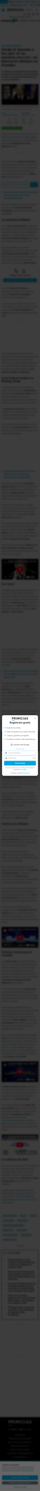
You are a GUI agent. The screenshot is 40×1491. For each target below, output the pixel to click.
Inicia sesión (26, 773)
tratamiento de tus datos (20, 769)
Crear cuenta (20, 763)
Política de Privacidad (27, 767)
